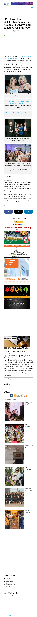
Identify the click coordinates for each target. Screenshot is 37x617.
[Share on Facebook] (8, 212)
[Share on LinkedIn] (28, 212)
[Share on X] (18, 212)
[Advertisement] (18, 322)
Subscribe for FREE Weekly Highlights (16, 227)
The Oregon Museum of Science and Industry (18, 57)
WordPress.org (10, 587)
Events (23, 31)
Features (28, 31)
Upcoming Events (10, 399)
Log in (8, 578)
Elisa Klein (9, 31)
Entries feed (9, 581)
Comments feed (10, 584)
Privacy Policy (8, 615)
